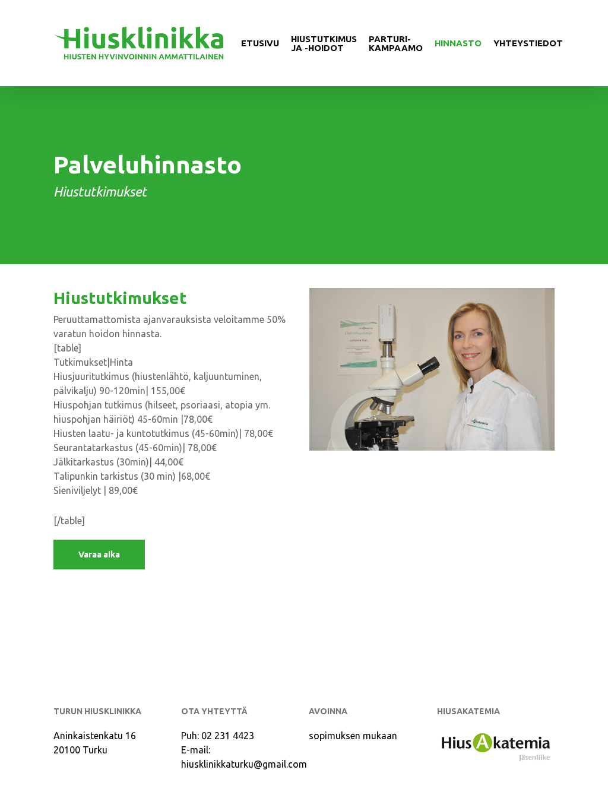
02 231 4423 (227, 735)
